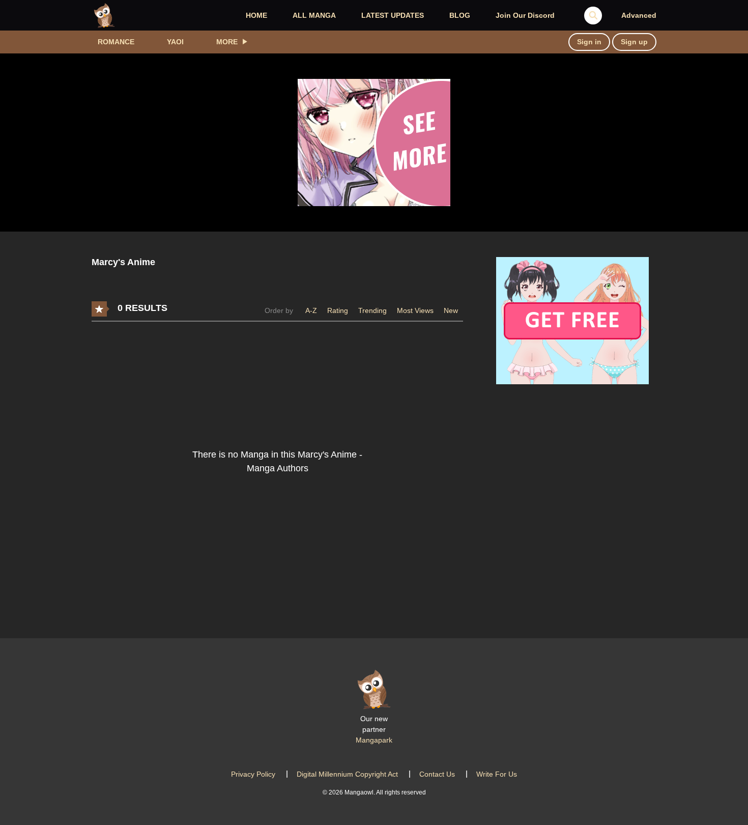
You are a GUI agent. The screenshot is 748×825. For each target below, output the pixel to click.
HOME (256, 15)
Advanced (638, 15)
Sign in (589, 42)
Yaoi (175, 42)
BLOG (459, 15)
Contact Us (437, 774)
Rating (337, 310)
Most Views (415, 310)
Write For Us (496, 774)
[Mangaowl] (104, 15)
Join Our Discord (525, 15)
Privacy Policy (253, 774)
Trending (372, 310)
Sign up (634, 42)
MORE (227, 42)
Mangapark (374, 740)
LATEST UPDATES (392, 15)
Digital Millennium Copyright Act (347, 774)
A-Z (311, 310)
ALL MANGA (314, 15)
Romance (116, 42)
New (451, 310)
